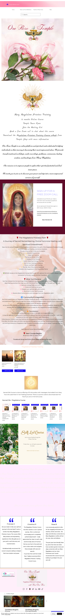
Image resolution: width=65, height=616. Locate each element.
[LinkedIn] (36, 589)
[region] (8, 596)
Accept (59, 613)
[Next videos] (46, 601)
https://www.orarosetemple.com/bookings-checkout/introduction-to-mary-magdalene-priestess (47, 213)
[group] (32, 361)
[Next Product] (60, 408)
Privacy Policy (7, 614)
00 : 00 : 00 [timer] (10, 596)
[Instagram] (23, 589)
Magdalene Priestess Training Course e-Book (37, 135)
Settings (53, 613)
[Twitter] (33, 589)
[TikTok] (42, 589)
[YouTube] (39, 589)
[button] (31, 450)
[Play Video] (34, 601)
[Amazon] (30, 589)
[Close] (63, 614)
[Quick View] (7, 356)
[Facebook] (27, 589)
